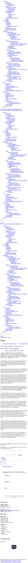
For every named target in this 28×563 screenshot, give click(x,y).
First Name (7, 475)
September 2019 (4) (7, 466)
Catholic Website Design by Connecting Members (11, 561)
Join (14, 496)
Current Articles (6, 343)
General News (16, 348)
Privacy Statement (7, 560)
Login (2, 222)
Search (15, 343)
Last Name (7, 481)
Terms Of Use (15, 560)
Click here (3, 447)
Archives (12, 343)
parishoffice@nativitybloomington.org (11, 510)
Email (6, 488)
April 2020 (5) (4, 459)
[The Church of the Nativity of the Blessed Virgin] (11, 109)
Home (2, 337)
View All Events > (3, 541)
